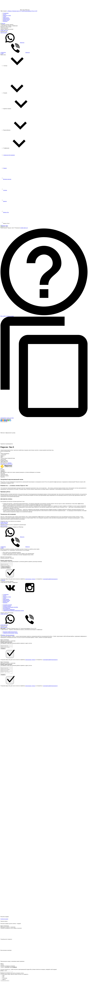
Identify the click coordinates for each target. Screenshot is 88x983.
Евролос (9, 462)
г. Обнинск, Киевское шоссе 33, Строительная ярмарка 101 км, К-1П (22, 11)
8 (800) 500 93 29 (4, 30)
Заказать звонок (4, 523)
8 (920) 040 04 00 (4, 624)
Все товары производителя (6, 464)
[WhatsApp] (8, 420)
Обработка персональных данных (10, 632)
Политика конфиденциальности (10, 631)
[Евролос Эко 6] (4, 225)
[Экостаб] (3, 23)
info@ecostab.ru (4, 32)
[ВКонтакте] (1, 420)
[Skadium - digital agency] (7, 635)
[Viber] (6, 420)
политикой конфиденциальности (50, 578)
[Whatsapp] (10, 623)
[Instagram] (29, 592)
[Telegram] (10, 420)
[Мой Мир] (5, 420)
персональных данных (30, 578)
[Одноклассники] (3, 420)
